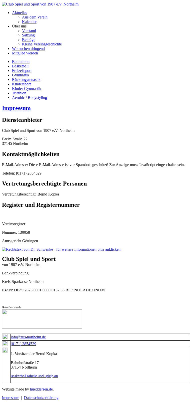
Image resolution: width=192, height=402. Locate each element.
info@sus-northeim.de (28, 337)
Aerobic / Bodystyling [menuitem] (29, 97)
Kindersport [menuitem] (21, 84)
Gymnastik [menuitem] (20, 75)
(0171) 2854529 (23, 344)
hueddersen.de (41, 389)
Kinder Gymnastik (26, 88)
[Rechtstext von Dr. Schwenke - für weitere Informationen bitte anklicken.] (62, 249)
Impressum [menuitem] (10, 398)
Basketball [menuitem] (20, 66)
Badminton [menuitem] (21, 61)
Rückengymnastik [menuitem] (26, 79)
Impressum (16, 108)
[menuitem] (19, 12)
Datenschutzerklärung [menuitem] (41, 398)
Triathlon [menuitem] (19, 93)
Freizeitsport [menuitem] (22, 70)
